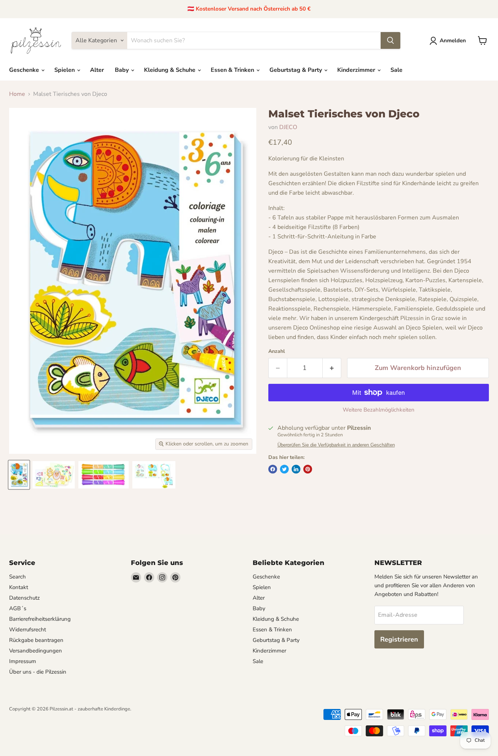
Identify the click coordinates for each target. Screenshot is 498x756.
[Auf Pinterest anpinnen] (307, 469)
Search (17, 576)
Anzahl (276, 351)
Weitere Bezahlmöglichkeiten (379, 410)
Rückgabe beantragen (36, 640)
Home (17, 94)
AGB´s (17, 608)
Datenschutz (24, 597)
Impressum (22, 661)
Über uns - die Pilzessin (37, 671)
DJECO (288, 127)
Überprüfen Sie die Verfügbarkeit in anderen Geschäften (336, 445)
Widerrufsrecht (27, 629)
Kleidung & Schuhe (170, 70)
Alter (97, 70)
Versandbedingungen (35, 650)
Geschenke (24, 70)
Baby (122, 70)
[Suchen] (390, 40)
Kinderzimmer (357, 70)
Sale (396, 70)
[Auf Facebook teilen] (272, 469)
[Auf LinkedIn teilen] (296, 469)
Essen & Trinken (233, 70)
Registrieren (399, 639)
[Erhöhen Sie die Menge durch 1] (332, 368)
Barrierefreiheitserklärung (40, 619)
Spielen (65, 70)
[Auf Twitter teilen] (284, 469)
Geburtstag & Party (296, 70)
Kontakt (18, 587)
